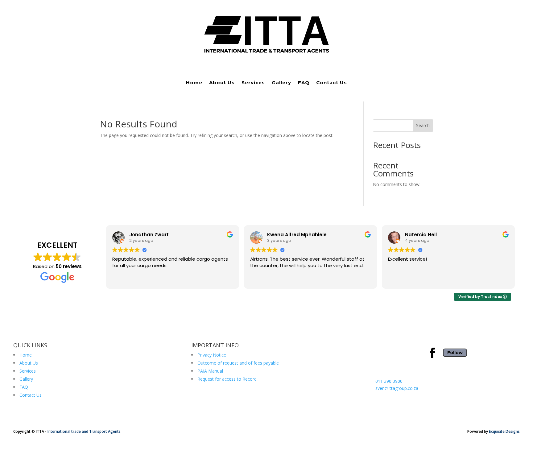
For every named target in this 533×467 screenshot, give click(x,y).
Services (253, 83)
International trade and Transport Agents (84, 431)
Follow (455, 352)
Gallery (281, 83)
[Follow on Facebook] (432, 352)
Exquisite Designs (504, 431)
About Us (222, 83)
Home (194, 83)
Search (423, 125)
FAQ (303, 83)
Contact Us (331, 83)
